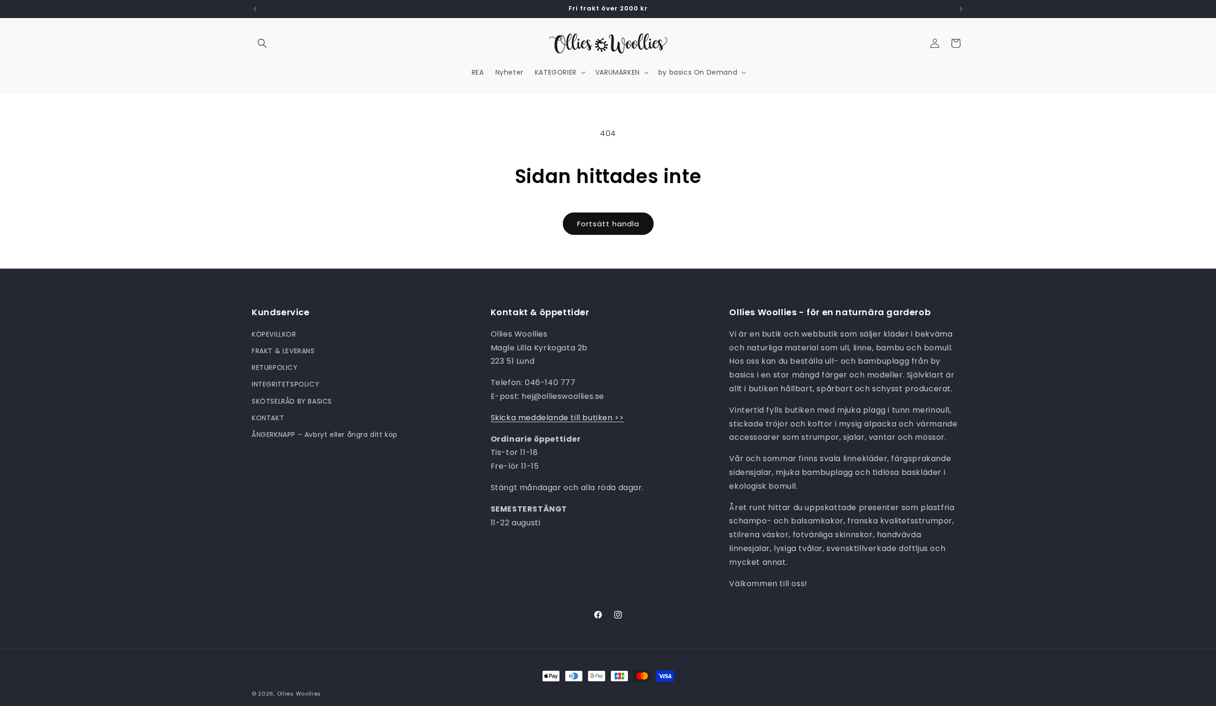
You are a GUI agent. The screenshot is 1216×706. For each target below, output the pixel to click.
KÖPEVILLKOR (274, 333)
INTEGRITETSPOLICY (285, 384)
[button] (262, 43)
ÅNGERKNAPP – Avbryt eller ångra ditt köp (325, 434)
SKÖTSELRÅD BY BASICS (292, 401)
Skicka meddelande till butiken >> (557, 417)
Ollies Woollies (299, 693)
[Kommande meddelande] (960, 9)
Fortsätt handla (608, 224)
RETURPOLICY (275, 367)
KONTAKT (268, 417)
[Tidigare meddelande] (255, 9)
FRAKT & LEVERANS (283, 350)
